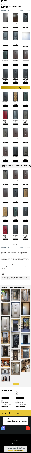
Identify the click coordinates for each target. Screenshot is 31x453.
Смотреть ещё (15, 244)
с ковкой (3, 273)
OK (10, 450)
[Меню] (29, 1)
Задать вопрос (5, 406)
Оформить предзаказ (21, 406)
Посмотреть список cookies (18, 450)
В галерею (15, 384)
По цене (28, 10)
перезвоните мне (25, 413)
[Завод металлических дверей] (4, 1)
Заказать (5, 27)
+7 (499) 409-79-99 (18, 413)
